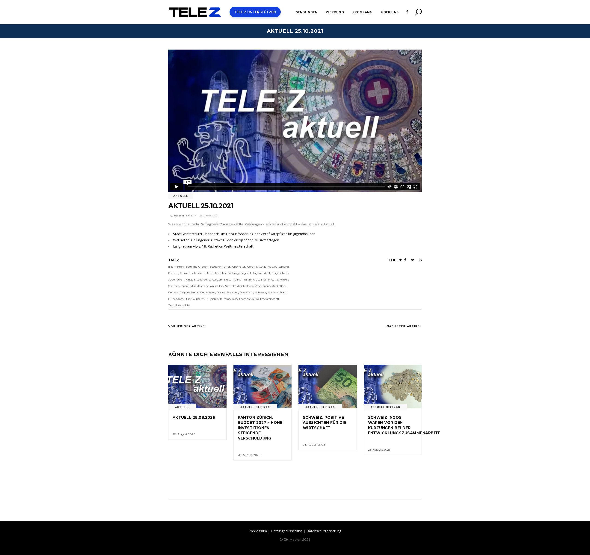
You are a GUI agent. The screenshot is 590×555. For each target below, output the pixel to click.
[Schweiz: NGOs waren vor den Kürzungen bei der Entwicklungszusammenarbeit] (393, 386)
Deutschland (280, 266)
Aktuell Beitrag (255, 407)
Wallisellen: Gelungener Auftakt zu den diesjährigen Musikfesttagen (226, 240)
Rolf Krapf (246, 292)
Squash (273, 292)
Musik (185, 286)
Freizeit (185, 273)
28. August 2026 (184, 434)
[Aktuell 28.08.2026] (197, 386)
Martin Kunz (269, 279)
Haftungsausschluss (287, 530)
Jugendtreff (176, 279)
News (249, 286)
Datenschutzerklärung (324, 530)
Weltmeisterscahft (267, 299)
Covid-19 (264, 266)
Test (234, 299)
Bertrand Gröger (197, 266)
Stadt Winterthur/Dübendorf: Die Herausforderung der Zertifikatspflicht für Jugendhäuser (244, 233)
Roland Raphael (227, 292)
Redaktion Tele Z (182, 215)
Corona (252, 266)
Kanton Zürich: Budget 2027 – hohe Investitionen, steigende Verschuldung (260, 427)
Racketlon (278, 286)
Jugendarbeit (261, 273)
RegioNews (207, 292)
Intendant (198, 273)
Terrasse (225, 299)
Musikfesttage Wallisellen (206, 286)
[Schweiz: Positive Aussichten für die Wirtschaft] (327, 386)
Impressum (258, 530)
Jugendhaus (280, 273)
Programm (262, 286)
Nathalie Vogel (234, 286)
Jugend (246, 273)
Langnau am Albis (247, 279)
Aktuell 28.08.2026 (194, 417)
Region (173, 292)
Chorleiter (238, 266)
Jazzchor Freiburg (227, 273)
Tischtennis (246, 299)
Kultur (228, 279)
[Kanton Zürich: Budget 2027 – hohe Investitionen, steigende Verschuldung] (262, 386)
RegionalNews (189, 292)
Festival (173, 273)
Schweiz (260, 292)
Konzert (217, 279)
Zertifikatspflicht (179, 305)
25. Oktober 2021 (208, 215)
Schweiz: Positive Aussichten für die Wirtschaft (324, 422)
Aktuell (180, 196)
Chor (227, 266)
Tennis (213, 299)
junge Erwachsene (198, 279)
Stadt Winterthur (196, 299)
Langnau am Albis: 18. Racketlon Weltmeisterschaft (213, 246)
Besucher (215, 266)
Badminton (176, 266)
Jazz (209, 273)
